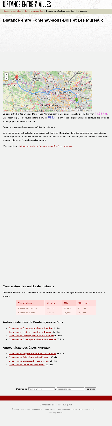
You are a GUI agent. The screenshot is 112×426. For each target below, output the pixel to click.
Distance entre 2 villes (12, 11)
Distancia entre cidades (67, 410)
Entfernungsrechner (87, 410)
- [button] (6, 78)
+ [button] (6, 75)
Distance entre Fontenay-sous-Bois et (31, 328)
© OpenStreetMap (84, 110)
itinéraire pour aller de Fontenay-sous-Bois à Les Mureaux (45, 146)
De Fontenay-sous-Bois (34, 11)
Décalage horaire (56, 413)
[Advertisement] (27, 45)
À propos (15, 410)
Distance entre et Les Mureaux (32, 353)
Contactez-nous (50, 410)
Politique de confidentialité (31, 410)
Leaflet (73, 110)
